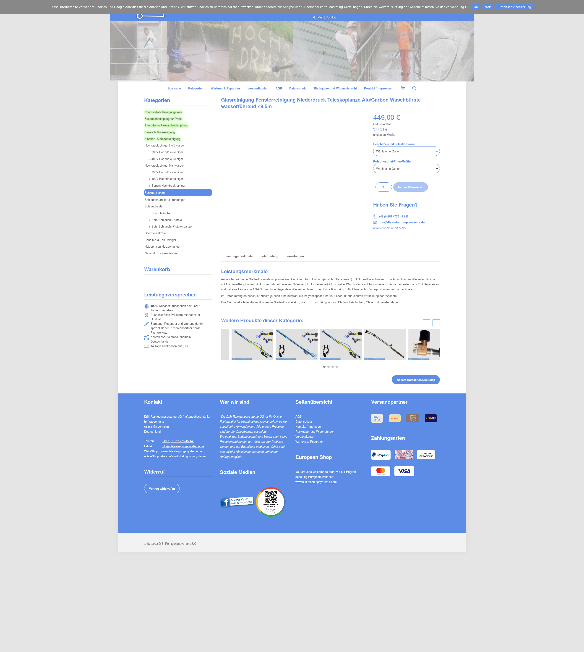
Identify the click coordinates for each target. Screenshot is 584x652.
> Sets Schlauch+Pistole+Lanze (170, 226)
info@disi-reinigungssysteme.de (402, 222)
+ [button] (390, 187)
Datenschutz (303, 421)
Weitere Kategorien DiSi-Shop (415, 380)
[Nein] (578, 7)
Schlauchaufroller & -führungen (165, 199)
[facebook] (237, 501)
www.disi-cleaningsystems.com (316, 481)
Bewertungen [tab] (294, 256)
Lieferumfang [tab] (269, 256)
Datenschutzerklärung (514, 7)
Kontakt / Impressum (309, 426)
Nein (488, 7)
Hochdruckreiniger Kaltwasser (164, 165)
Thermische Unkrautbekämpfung (166, 125)
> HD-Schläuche (159, 213)
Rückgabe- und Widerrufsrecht (315, 431)
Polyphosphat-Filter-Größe (392, 161)
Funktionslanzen (155, 192)
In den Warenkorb (410, 187)
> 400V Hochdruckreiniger (166, 159)
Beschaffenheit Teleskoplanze (394, 144)
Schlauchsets (154, 206)
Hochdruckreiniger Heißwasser (165, 145)
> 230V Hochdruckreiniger (166, 152)
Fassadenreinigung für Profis (163, 118)
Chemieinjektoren (156, 233)
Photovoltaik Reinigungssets (163, 112)
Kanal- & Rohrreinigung (160, 132)
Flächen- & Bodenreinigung (162, 138)
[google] (271, 501)
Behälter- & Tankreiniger (160, 240)
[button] (324, 367)
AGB (298, 416)
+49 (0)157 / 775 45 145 (393, 216)
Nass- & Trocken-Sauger (161, 253)
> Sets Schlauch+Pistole (165, 219)
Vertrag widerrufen (162, 488)
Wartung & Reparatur (309, 441)
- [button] (377, 187)
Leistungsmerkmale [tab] (239, 256)
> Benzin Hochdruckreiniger (167, 185)
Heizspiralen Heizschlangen (163, 246)
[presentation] (426, 322)
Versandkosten (305, 436)
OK (476, 7)
